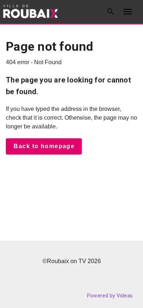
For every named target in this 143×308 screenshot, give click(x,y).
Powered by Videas (110, 296)
